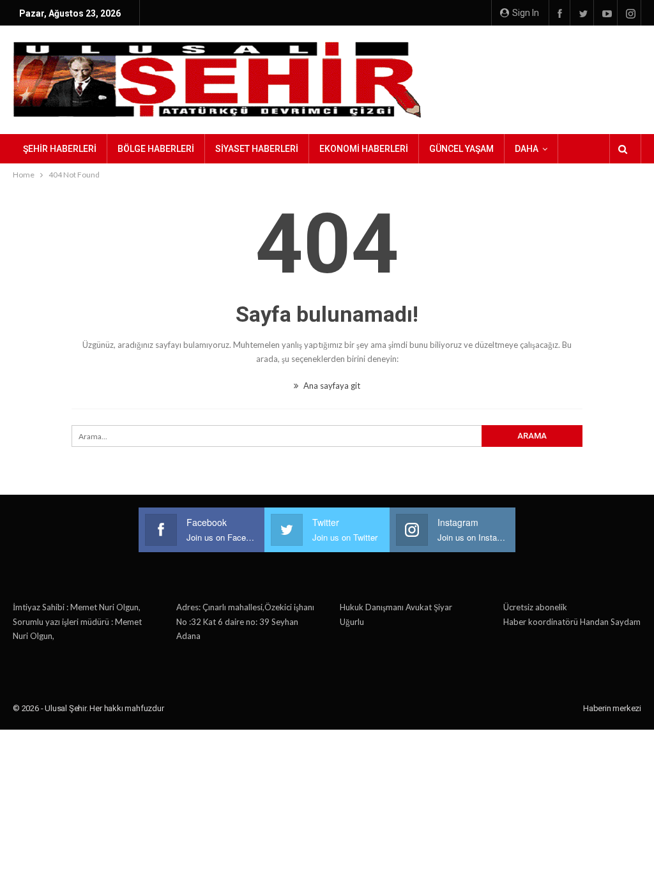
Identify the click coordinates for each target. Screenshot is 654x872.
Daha (526, 149)
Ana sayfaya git (330, 385)
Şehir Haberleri (59, 149)
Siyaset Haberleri (256, 149)
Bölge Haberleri (156, 149)
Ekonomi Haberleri (363, 149)
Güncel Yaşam (461, 149)
